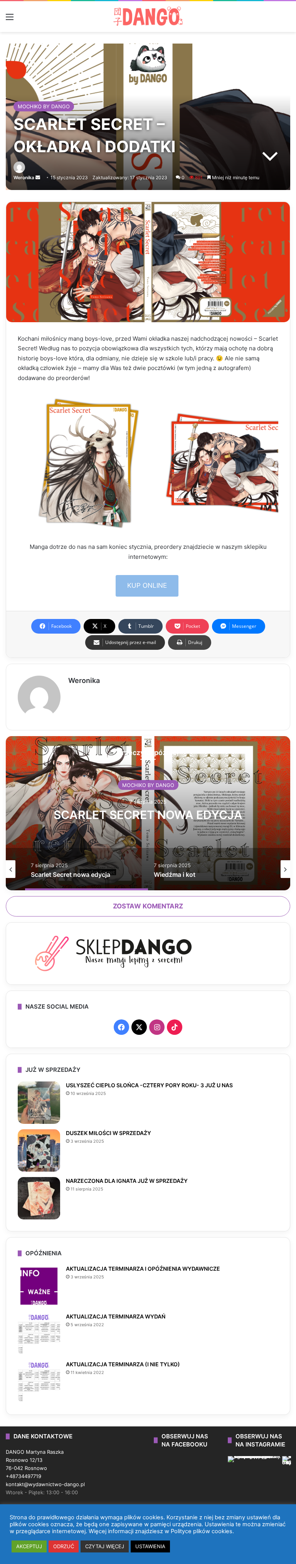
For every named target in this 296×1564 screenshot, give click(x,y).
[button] (89, 463)
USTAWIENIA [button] (150, 1546)
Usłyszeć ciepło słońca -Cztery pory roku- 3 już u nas (149, 1085)
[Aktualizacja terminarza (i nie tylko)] (39, 1382)
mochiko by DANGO (44, 106)
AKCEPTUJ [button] (29, 1546)
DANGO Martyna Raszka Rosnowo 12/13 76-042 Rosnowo (35, 1460)
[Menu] (9, 19)
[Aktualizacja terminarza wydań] (39, 1334)
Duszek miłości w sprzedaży (108, 1133)
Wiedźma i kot (148, 814)
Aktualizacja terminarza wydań (115, 1316)
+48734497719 (23, 1476)
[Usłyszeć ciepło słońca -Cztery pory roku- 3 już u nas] (39, 1102)
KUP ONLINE (147, 585)
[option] (148, 813)
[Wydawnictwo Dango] (148, 16)
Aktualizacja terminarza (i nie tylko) (123, 1364)
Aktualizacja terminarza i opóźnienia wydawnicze (143, 1268)
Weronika (23, 177)
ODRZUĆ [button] (63, 1546)
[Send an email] (37, 177)
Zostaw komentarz (148, 906)
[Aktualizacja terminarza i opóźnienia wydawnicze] (39, 1286)
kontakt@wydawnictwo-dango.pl (45, 1484)
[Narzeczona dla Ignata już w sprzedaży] (39, 1198)
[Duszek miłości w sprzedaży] (39, 1150)
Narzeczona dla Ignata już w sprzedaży (127, 1180)
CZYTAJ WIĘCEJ (104, 1546)
